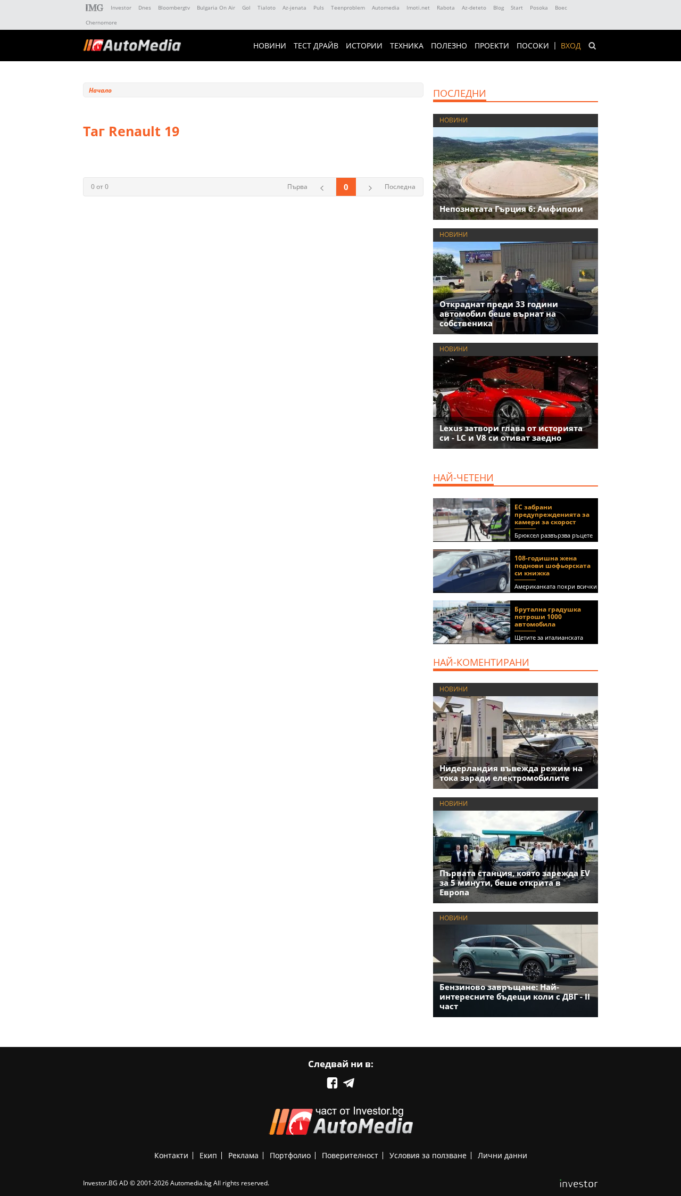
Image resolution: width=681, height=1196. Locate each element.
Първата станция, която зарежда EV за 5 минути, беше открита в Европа (514, 882)
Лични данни (502, 1155)
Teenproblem (348, 7)
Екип (208, 1155)
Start (517, 7)
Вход (571, 46)
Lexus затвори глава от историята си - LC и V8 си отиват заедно (511, 433)
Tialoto (267, 7)
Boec (561, 7)
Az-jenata (294, 7)
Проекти (492, 46)
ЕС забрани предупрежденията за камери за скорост (551, 514)
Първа (297, 186)
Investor (121, 7)
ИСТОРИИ (364, 46)
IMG (95, 7)
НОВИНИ (269, 46)
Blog (498, 7)
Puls (318, 7)
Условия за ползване (428, 1155)
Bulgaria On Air (216, 7)
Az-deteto (474, 7)
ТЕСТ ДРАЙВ (316, 46)
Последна (400, 186)
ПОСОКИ (533, 46)
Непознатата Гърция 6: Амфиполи (511, 208)
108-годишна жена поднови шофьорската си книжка (552, 566)
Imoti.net (418, 7)
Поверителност (350, 1155)
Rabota (446, 7)
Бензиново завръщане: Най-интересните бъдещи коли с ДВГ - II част (514, 996)
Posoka (539, 7)
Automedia (386, 7)
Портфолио (290, 1155)
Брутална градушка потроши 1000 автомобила (547, 617)
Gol (246, 7)
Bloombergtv (174, 7)
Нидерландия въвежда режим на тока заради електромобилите (511, 773)
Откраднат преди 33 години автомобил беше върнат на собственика (498, 313)
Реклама (243, 1155)
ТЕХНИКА (406, 46)
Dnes (144, 7)
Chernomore (101, 22)
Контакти (171, 1155)
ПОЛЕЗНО (449, 46)
